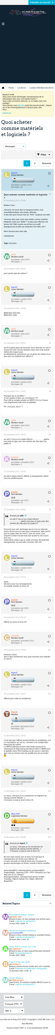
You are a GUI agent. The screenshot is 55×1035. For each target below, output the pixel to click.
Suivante (46, 163)
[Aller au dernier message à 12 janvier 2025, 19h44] (30, 971)
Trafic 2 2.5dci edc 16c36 (19, 962)
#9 (50, 577)
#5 (50, 391)
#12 (49, 694)
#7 (50, 471)
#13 (49, 736)
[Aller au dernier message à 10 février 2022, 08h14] (27, 939)
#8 (50, 510)
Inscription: (15, 185)
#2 (50, 269)
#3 (50, 308)
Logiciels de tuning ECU (25, 921)
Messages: (15, 187)
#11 (49, 650)
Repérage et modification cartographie (31, 968)
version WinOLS (16, 978)
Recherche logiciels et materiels (22, 931)
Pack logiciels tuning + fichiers (21, 915)
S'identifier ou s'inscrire (40, 2)
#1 (50, 194)
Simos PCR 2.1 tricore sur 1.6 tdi (22, 947)
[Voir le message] (25, 516)
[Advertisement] (27, 55)
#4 (50, 343)
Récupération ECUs (23, 953)
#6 (50, 435)
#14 (49, 791)
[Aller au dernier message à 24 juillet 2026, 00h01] (27, 923)
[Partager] (48, 186)
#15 (49, 837)
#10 (49, 617)
